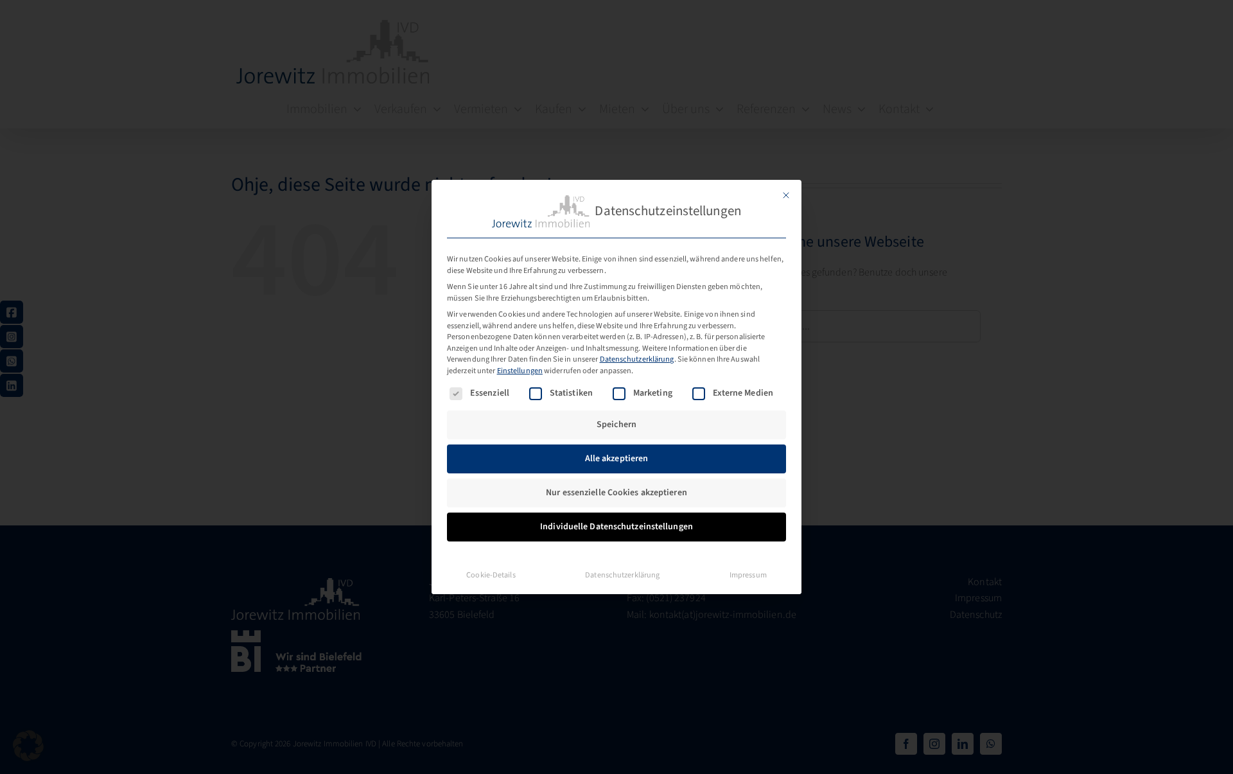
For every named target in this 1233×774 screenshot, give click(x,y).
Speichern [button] (616, 424)
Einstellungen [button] (520, 370)
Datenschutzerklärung (637, 359)
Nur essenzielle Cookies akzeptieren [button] (616, 492)
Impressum (748, 575)
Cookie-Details (490, 575)
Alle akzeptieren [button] (617, 458)
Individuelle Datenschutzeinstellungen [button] (616, 526)
